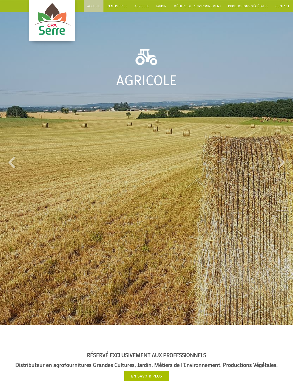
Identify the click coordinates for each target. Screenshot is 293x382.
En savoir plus (146, 376)
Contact (282, 6)
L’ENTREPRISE (117, 6)
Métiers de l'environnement (197, 6)
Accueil (93, 6)
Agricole (141, 6)
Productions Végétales (248, 6)
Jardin (161, 6)
